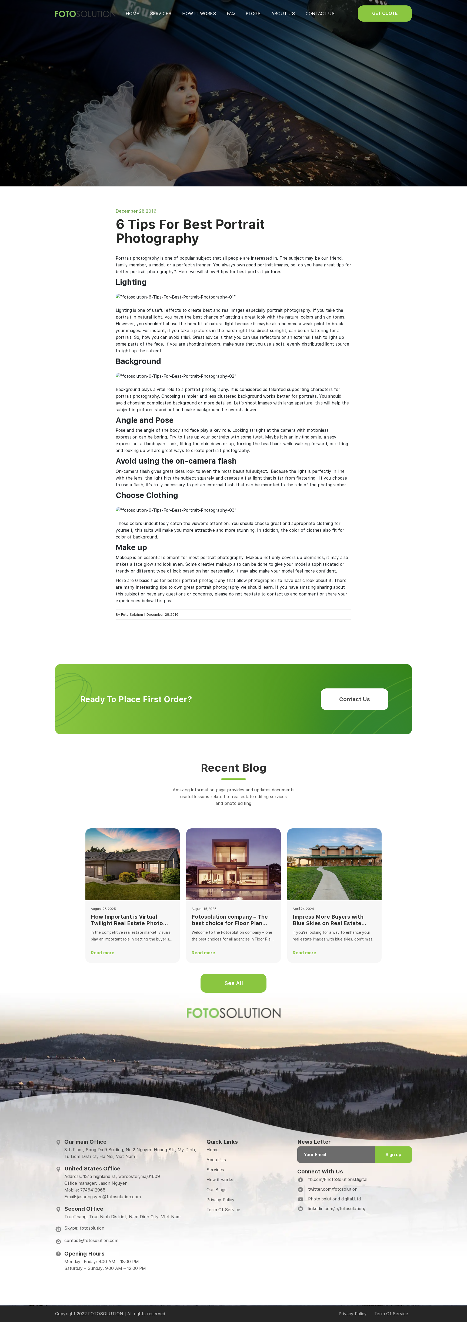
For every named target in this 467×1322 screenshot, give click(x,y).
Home (132, 13)
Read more (102, 952)
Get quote (385, 13)
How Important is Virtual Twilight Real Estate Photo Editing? (127, 919)
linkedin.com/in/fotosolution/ (336, 1208)
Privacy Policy (220, 1199)
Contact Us (354, 699)
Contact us (320, 13)
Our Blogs (216, 1189)
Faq (231, 13)
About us (283, 13)
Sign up (393, 1154)
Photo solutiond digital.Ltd (334, 1198)
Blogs (253, 13)
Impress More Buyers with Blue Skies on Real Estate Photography (328, 919)
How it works (199, 13)
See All (233, 983)
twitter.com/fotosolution (333, 1189)
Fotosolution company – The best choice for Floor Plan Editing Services (230, 919)
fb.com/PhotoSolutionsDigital (337, 1179)
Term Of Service (223, 1209)
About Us (216, 1159)
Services (160, 13)
